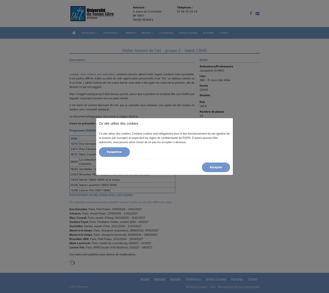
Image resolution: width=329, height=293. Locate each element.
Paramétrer (114, 152)
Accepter (216, 167)
